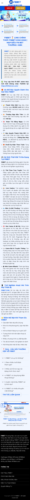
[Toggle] (2, 358)
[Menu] (2, 3)
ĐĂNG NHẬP (20, 8)
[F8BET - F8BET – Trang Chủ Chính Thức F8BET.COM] (15, 3)
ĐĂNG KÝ (9, 8)
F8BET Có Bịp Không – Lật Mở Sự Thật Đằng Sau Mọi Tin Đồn (15, 419)
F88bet (22, 457)
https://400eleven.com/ (9, 86)
